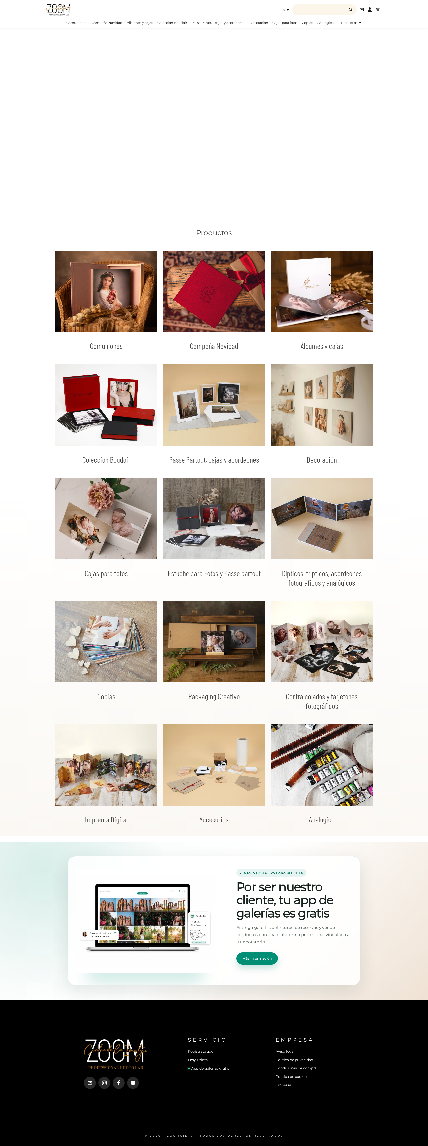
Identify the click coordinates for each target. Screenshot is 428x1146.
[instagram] (104, 1083)
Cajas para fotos (284, 23)
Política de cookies (292, 1076)
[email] (90, 1083)
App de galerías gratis (210, 1068)
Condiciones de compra (296, 1068)
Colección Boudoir (172, 23)
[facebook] (119, 1083)
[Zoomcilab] (85, 9)
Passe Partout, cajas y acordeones (218, 23)
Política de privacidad (294, 1060)
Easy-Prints (198, 1060)
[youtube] (133, 1083)
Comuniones (76, 23)
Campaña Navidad (107, 23)
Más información (257, 958)
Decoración (259, 23)
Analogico (325, 23)
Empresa (283, 1085)
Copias (307, 23)
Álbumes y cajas (140, 23)
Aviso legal (285, 1051)
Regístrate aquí (201, 1051)
